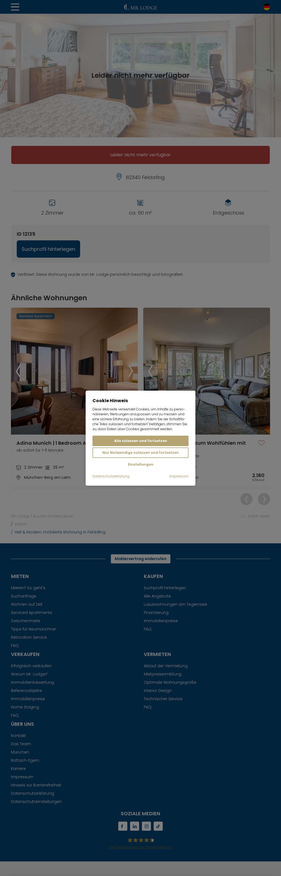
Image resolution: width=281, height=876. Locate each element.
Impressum (179, 476)
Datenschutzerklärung (111, 476)
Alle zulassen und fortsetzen (140, 440)
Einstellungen (140, 464)
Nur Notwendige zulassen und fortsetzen (140, 452)
